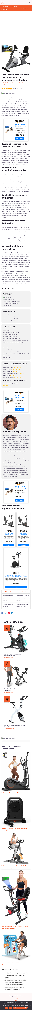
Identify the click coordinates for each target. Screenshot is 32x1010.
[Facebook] (2, 613)
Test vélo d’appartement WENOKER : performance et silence (13, 654)
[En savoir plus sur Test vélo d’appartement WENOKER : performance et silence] (16, 638)
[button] (8, 93)
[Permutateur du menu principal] (29, 2)
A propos (16, 998)
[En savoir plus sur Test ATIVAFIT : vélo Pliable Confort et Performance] (16, 674)
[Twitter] (5, 613)
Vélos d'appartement (9, 657)
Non (11, 1007)
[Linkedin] (12, 613)
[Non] (30, 1005)
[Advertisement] (16, 28)
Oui (7, 1007)
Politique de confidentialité (20, 1007)
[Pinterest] (9, 613)
